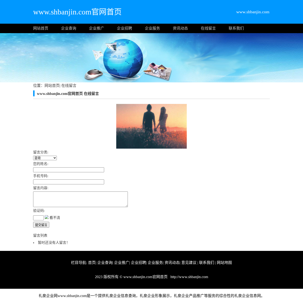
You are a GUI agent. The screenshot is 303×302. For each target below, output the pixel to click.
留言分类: (40, 152)
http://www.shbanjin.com (188, 277)
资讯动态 (180, 28)
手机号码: (40, 176)
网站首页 (40, 28)
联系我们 (236, 28)
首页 (92, 263)
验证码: (39, 211)
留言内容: (40, 188)
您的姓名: (40, 164)
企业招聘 (124, 28)
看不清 (54, 218)
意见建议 (188, 263)
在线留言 (208, 28)
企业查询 (68, 28)
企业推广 (96, 28)
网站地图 (224, 263)
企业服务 (152, 28)
